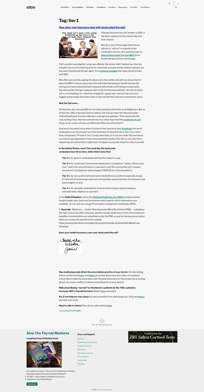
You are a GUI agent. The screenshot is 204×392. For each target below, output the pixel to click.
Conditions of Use (84, 346)
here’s (92, 275)
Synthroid (127, 128)
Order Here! (32, 384)
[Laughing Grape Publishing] (44, 367)
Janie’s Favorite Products (87, 342)
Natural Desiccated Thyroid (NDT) (118, 55)
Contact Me (82, 360)
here (81, 275)
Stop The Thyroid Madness (104, 390)
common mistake (108, 71)
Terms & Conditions (85, 353)
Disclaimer (81, 350)
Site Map (133, 7)
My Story (80, 339)
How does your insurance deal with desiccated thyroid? (92, 27)
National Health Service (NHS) (108, 197)
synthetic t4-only (132, 119)
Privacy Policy (83, 357)
